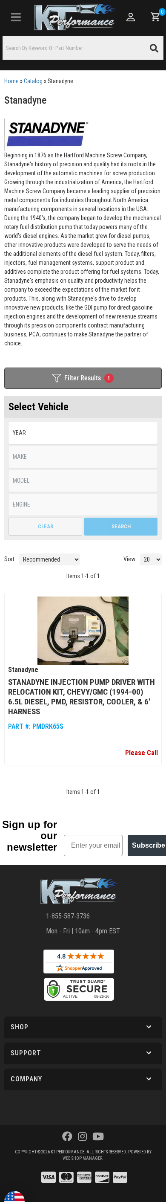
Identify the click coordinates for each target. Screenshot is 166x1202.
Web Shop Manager (82, 1158)
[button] (83, 48)
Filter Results (87, 378)
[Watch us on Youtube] (98, 1136)
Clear (45, 526)
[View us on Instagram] (82, 1136)
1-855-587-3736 (68, 916)
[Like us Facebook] (67, 1136)
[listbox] (83, 433)
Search (121, 526)
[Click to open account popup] (130, 17)
